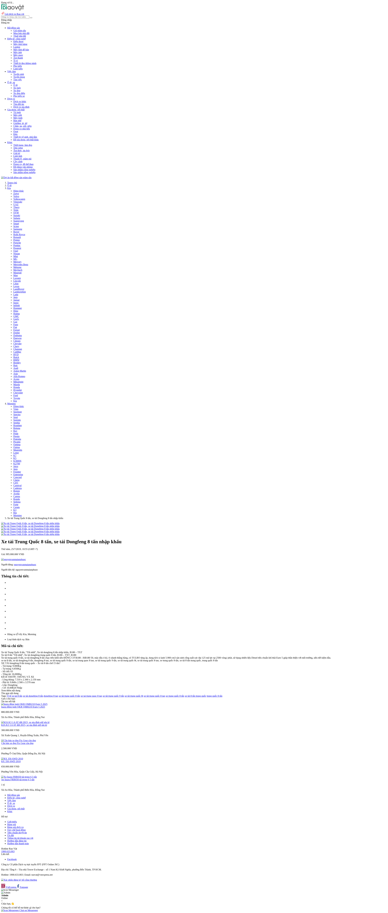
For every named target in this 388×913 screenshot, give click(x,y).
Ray (15, 431)
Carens (16, 496)
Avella (16, 493)
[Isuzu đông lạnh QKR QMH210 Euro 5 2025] (24, 704)
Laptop (16, 47)
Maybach (17, 270)
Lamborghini (19, 291)
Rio (15, 512)
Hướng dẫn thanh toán (18, 843)
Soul (15, 417)
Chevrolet (18, 392)
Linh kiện (18, 68)
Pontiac (16, 245)
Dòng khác (18, 406)
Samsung (17, 229)
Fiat (15, 327)
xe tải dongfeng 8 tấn (33, 696)
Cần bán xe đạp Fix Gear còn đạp (17, 743)
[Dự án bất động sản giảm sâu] (16, 177)
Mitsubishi (18, 382)
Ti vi (15, 60)
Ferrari (16, 330)
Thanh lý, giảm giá (22, 158)
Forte (15, 504)
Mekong (17, 267)
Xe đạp (16, 90)
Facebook (12, 859)
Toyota (16, 398)
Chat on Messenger (28, 910)
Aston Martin (19, 371)
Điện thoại (18, 41)
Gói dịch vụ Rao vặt (14, 14)
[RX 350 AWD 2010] (12, 758)
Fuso (15, 324)
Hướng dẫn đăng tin (17, 841)
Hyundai (17, 390)
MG (15, 259)
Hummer (17, 308)
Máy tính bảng (20, 44)
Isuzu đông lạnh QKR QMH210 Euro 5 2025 (23, 707)
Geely (16, 319)
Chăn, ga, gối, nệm (22, 126)
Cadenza (17, 488)
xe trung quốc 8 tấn (175, 696)
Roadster (17, 425)
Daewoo (17, 338)
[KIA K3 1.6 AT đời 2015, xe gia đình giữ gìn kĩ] (25, 722)
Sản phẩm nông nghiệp (24, 172)
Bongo (16, 491)
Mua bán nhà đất (21, 33)
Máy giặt (17, 115)
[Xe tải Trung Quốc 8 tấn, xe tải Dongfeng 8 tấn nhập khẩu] (30, 523)
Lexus (16, 286)
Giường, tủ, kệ (20, 123)
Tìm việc (17, 79)
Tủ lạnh (17, 112)
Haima (16, 313)
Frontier (17, 472)
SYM (16, 212)
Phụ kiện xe (19, 96)
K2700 (16, 463)
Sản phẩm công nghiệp (24, 169)
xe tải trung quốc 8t (134, 696)
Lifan (15, 283)
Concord (17, 477)
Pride (15, 433)
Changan (17, 349)
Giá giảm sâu (19, 30)
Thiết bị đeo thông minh (24, 63)
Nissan (16, 253)
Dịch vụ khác (19, 101)
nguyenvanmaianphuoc (25, 564)
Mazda (16, 384)
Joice (15, 466)
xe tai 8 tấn (17, 696)
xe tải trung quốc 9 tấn (113, 696)
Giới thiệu (12, 821)
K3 (14, 510)
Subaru (16, 218)
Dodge (16, 332)
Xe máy (17, 88)
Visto (15, 409)
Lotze (16, 452)
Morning (11, 403)
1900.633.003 (8, 851)
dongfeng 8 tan (51, 696)
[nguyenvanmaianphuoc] (13, 559)
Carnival (17, 485)
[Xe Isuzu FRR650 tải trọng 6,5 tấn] (19, 777)
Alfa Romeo (19, 376)
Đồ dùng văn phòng (23, 167)
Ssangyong (18, 221)
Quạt (15, 131)
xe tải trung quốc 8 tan (154, 696)
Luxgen (17, 278)
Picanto (16, 442)
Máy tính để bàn (21, 49)
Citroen (16, 341)
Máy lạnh (17, 118)
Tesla (15, 210)
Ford (15, 395)
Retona (16, 428)
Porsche (17, 242)
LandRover (18, 289)
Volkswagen (19, 199)
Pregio (16, 436)
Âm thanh (18, 58)
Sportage (17, 412)
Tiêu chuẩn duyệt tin (17, 832)
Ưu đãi (10, 835)
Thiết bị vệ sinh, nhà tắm (25, 137)
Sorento (17, 420)
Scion (16, 226)
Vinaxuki (17, 201)
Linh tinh (17, 156)
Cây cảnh (17, 161)
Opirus (16, 447)
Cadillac (17, 352)
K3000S (17, 461)
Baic (15, 365)
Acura (16, 379)
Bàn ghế (17, 120)
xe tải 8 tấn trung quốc (195, 696)
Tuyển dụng (19, 77)
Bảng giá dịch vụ (15, 827)
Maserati (17, 272)
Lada (15, 294)
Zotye (16, 193)
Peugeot (17, 248)
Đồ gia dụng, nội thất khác (26, 139)
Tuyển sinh (18, 74)
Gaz (15, 321)
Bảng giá (11, 824)
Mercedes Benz (20, 264)
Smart (16, 223)
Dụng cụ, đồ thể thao (23, 164)
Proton (16, 240)
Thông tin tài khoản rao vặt (20, 838)
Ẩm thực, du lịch (21, 150)
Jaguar (16, 300)
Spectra (16, 414)
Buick (16, 357)
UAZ (15, 204)
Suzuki (16, 215)
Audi (15, 368)
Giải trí (16, 153)
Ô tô (15, 85)
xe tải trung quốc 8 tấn (69, 696)
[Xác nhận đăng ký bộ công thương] (19, 880)
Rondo (16, 499)
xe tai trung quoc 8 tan (91, 696)
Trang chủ (12, 182)
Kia (9, 188)
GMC (16, 316)
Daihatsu (17, 335)
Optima (16, 444)
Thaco (16, 207)
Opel (15, 251)
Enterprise (18, 474)
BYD (16, 354)
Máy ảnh (17, 52)
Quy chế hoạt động (16, 830)
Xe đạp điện (19, 93)
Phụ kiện (17, 66)
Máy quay (18, 55)
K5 (14, 458)
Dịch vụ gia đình (21, 107)
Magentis (17, 450)
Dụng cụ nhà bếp (21, 128)
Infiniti (16, 305)
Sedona (16, 502)
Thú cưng (18, 148)
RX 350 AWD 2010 (11, 761)
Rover (16, 231)
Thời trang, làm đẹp (22, 145)
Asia (15, 373)
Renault (17, 237)
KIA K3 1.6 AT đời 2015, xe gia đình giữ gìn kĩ (24, 725)
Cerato (16, 507)
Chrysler (17, 343)
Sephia (16, 422)
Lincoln (17, 281)
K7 (14, 455)
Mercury (17, 261)
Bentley (17, 362)
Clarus (16, 480)
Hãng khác (18, 191)
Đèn (15, 134)
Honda (16, 387)
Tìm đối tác (18, 104)
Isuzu (15, 302)
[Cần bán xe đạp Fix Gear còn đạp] (18, 740)
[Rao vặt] (12, 10)
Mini (15, 256)
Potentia (17, 439)
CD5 (15, 482)
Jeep (15, 297)
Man (15, 275)
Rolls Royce (19, 234)
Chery (16, 346)
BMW (16, 360)
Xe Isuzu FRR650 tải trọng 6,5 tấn (17, 779)
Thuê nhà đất (19, 36)
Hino (15, 311)
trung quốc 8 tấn (214, 696)
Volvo (16, 196)
